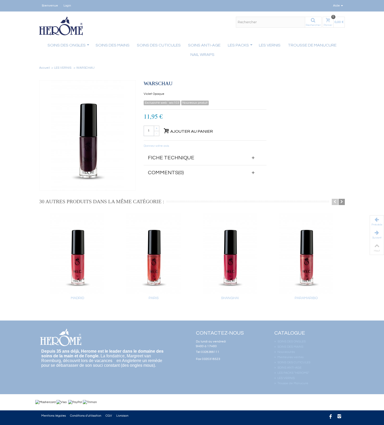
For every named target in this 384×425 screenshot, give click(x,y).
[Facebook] (330, 417)
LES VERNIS (270, 45)
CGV (109, 415)
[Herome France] (61, 26)
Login (67, 5)
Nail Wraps (202, 55)
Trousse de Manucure (312, 45)
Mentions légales (53, 415)
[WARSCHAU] (87, 135)
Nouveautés (284, 352)
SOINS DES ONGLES (290, 341)
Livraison (122, 415)
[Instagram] (339, 417)
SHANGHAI (230, 298)
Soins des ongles (67, 45)
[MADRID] (77, 253)
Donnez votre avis (156, 146)
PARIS (154, 298)
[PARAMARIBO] (306, 253)
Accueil (44, 67)
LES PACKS (238, 45)
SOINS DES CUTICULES (159, 45)
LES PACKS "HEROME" (291, 373)
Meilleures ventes (289, 357)
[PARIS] (153, 253)
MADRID (77, 298)
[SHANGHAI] (229, 253)
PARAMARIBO (306, 298)
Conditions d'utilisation (85, 415)
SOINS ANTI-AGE (204, 45)
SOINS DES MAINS (113, 45)
